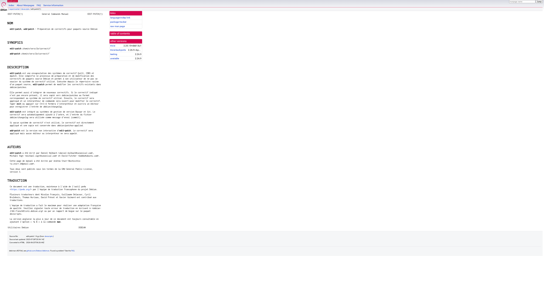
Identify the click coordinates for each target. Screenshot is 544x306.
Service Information (53, 5)
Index (11, 5)
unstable (114, 58)
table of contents (120, 33)
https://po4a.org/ (21, 189)
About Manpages (25, 5)
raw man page (117, 26)
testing (113, 54)
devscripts (25, 9)
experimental (14, 9)
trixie (112, 45)
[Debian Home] (3, 5)
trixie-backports (118, 50)
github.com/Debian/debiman (37, 251)
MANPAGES (12, 1)
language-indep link (120, 17)
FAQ (39, 5)
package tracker (118, 22)
